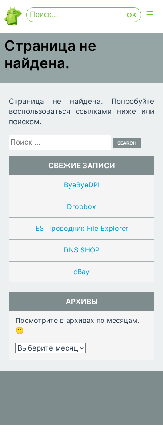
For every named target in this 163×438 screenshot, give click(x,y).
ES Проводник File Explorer (81, 228)
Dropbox (81, 206)
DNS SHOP (81, 250)
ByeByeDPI (82, 184)
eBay (81, 271)
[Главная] (13, 22)
